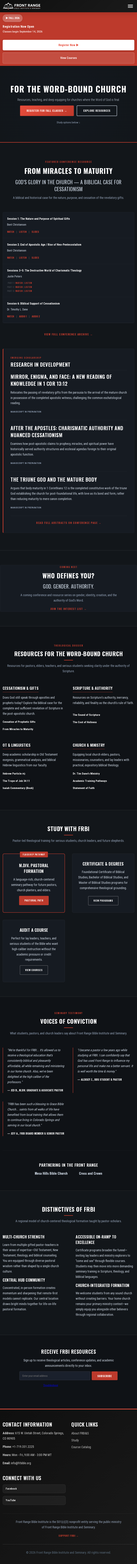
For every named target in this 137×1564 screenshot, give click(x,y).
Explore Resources (96, 110)
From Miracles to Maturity (18, 729)
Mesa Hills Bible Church (51, 1173)
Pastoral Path (33, 900)
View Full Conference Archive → (68, 334)
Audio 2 (36, 316)
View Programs (103, 900)
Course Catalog (81, 1447)
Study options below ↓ (68, 122)
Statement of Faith (84, 788)
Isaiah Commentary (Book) (18, 788)
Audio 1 (23, 316)
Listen (23, 231)
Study (75, 1440)
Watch (10, 231)
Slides (35, 231)
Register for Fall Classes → (47, 110)
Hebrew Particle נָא (14, 773)
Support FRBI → (68, 1535)
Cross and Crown (90, 1173)
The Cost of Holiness (85, 722)
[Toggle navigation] (130, 6)
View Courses (68, 58)
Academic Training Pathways (90, 781)
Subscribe (104, 1376)
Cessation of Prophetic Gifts (19, 721)
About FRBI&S (80, 1433)
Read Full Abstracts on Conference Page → (68, 523)
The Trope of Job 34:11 (16, 781)
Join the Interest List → (68, 609)
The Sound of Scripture (86, 714)
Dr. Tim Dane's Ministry (86, 773)
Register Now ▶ (69, 45)
